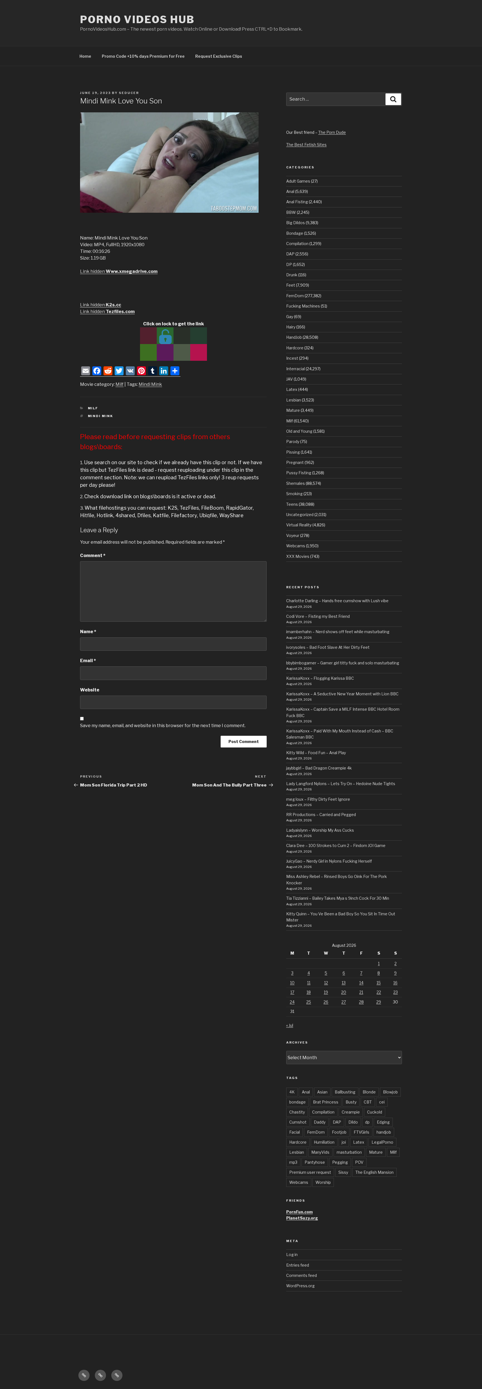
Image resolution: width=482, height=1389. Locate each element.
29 (378, 1002)
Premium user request (310, 1172)
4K (292, 1092)
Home (85, 56)
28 (361, 1002)
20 (343, 992)
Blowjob (390, 1092)
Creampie (351, 1112)
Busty (351, 1102)
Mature (293, 410)
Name (88, 631)
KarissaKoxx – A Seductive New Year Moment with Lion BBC (342, 693)
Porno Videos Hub (137, 19)
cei (382, 1102)
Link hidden (119, 271)
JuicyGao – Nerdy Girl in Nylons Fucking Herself (329, 861)
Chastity (297, 1112)
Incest (292, 358)
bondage (297, 1102)
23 (395, 992)
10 (292, 982)
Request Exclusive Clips (218, 56)
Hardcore (294, 347)
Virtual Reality (299, 524)
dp (367, 1122)
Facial (294, 1132)
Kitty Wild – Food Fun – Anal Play (316, 752)
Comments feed (301, 1275)
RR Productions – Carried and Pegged (321, 814)
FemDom (295, 295)
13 (344, 982)
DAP (290, 253)
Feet (290, 285)
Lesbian (293, 400)
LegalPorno (382, 1142)
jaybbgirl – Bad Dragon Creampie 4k (319, 768)
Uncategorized (300, 514)
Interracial (295, 368)
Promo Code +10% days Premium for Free (143, 56)
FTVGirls (361, 1132)
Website (89, 690)
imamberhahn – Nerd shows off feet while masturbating (337, 631)
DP (289, 264)
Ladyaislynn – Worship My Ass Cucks (320, 830)
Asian (322, 1092)
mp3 (293, 1162)
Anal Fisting (297, 201)
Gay (289, 316)
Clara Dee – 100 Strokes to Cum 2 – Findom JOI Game (335, 845)
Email (88, 660)
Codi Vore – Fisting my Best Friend (318, 616)
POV (359, 1162)
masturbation (349, 1152)
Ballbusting (345, 1092)
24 (292, 1002)
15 (379, 982)
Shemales (295, 483)
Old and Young (299, 431)
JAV (289, 379)
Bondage (294, 233)
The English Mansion (374, 1172)
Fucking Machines (303, 306)
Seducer (129, 93)
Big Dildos (295, 222)
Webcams (295, 545)
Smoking (294, 493)
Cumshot (298, 1122)
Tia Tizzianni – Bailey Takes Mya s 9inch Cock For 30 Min (337, 898)
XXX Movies (297, 556)
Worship (323, 1182)
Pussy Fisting (298, 472)
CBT (368, 1102)
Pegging (340, 1162)
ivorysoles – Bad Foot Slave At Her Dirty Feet (328, 647)
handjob (384, 1132)
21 (361, 992)
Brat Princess (325, 1102)
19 (326, 992)
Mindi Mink (150, 384)
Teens (292, 504)
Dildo (353, 1122)
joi (344, 1142)
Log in (292, 1254)
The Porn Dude (332, 132)
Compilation (297, 243)
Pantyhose (315, 1162)
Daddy (320, 1122)
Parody (292, 441)
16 (395, 982)
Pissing (293, 452)
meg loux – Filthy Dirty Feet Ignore (318, 799)
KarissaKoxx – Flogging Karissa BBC (320, 678)
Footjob (339, 1132)
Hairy (290, 327)
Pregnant (295, 462)
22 (379, 992)
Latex (291, 389)
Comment (92, 555)
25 (308, 1002)
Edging (383, 1122)
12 (326, 982)
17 (292, 992)
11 (308, 982)
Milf (119, 384)
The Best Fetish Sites (306, 144)
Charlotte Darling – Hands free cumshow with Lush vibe (337, 600)
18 (309, 992)
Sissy (343, 1172)
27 (343, 1002)
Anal (290, 191)
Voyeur (292, 535)
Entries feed (297, 1265)
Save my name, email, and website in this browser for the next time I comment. (162, 725)
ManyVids (320, 1152)
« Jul (289, 1025)
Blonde (369, 1092)
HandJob (294, 337)
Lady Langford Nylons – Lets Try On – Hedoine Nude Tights (340, 783)
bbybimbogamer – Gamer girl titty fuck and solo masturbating (342, 662)
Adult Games (298, 181)
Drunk (291, 274)
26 (326, 1002)
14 (361, 982)
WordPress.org (300, 1285)
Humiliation (324, 1142)
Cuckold (374, 1112)
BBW (291, 212)
